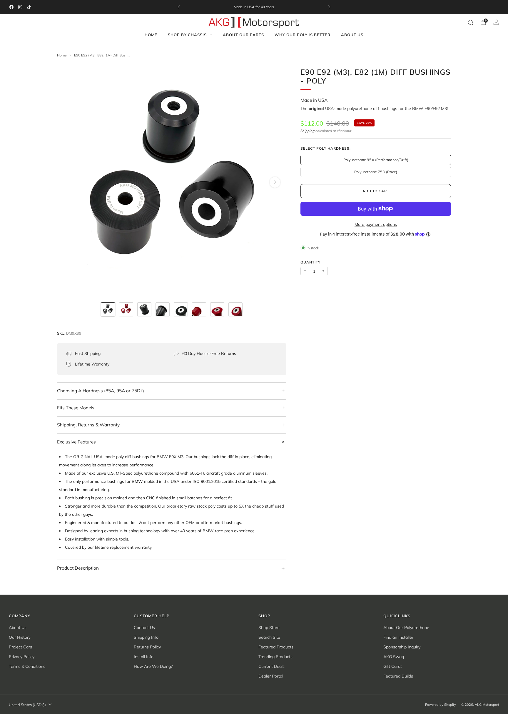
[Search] (470, 22)
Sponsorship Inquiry (401, 647)
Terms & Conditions (27, 666)
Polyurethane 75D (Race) (375, 171)
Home (151, 34)
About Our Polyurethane (406, 627)
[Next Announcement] (329, 7)
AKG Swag (393, 656)
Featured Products (275, 647)
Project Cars (20, 647)
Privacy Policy (21, 656)
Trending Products (275, 656)
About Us (352, 34)
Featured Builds (398, 676)
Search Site (269, 637)
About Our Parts (243, 34)
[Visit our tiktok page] (29, 7)
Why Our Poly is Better (302, 34)
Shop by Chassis (187, 34)
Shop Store (269, 627)
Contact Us (144, 627)
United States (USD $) (27, 704)
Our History (20, 637)
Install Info (143, 656)
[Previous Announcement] (178, 7)
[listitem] (254, 7)
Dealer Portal (270, 676)
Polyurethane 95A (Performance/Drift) (375, 159)
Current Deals (271, 666)
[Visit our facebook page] (11, 7)
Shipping (307, 130)
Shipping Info (146, 637)
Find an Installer (398, 637)
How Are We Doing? (153, 666)
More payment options (376, 224)
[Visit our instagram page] (20, 7)
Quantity (310, 262)
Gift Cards (392, 666)
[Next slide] (275, 182)
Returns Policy (147, 647)
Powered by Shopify (440, 705)
